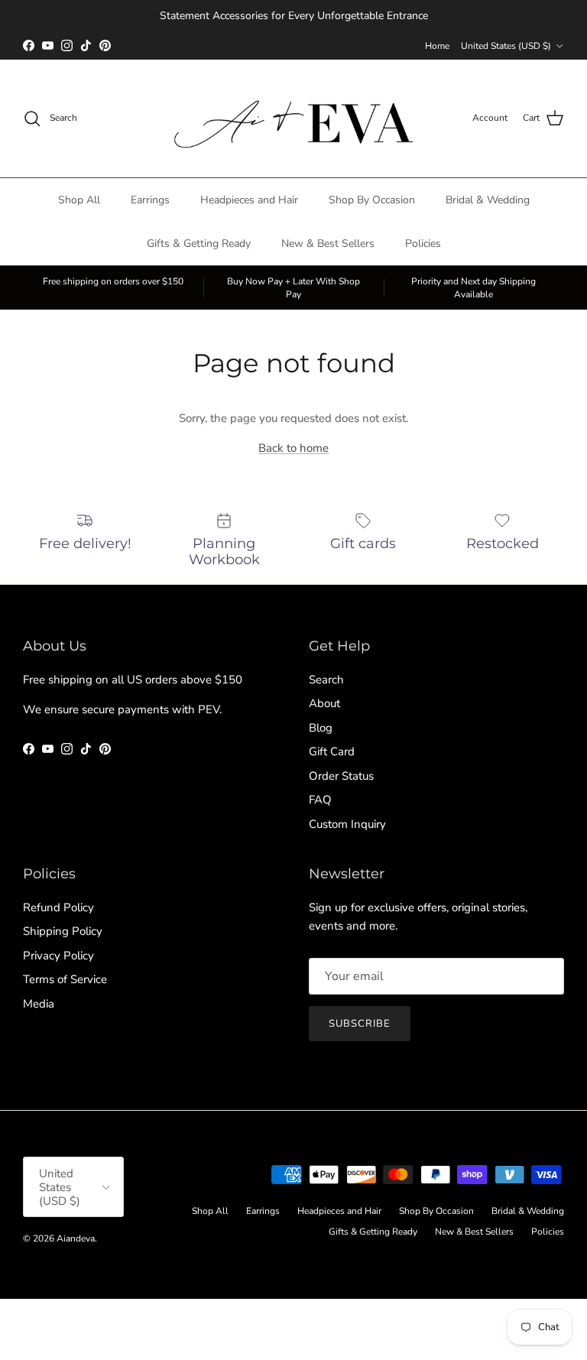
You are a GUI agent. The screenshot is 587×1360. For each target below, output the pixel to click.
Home (437, 46)
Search (326, 679)
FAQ (320, 799)
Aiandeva (76, 1238)
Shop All (79, 200)
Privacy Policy (58, 955)
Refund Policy (58, 907)
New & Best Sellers (328, 243)
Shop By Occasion (372, 200)
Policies (423, 243)
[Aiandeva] (294, 118)
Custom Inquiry (347, 824)
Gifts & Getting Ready (199, 243)
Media (38, 1003)
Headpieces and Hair (249, 200)
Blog (320, 727)
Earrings (150, 200)
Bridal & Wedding (488, 200)
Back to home (293, 448)
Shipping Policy (62, 931)
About (324, 703)
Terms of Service (65, 979)
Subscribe (360, 1024)
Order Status (341, 776)
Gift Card (332, 751)
